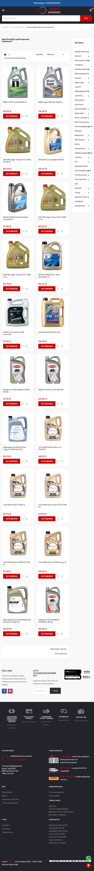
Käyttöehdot (7, 792)
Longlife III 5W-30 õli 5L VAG (49, 332)
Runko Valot (79, 113)
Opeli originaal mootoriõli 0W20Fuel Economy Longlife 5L (17, 621)
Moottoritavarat (81, 122)
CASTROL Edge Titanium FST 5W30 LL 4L (52, 218)
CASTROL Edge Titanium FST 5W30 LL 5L (17, 276)
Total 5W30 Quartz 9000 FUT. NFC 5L (16, 563)
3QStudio (11, 862)
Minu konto (6, 829)
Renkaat (78, 131)
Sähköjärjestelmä (82, 91)
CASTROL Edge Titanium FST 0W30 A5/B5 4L (17, 161)
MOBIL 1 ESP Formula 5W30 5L (15, 102)
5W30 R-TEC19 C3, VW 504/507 (51, 390)
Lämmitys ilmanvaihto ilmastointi (79, 100)
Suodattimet (80, 149)
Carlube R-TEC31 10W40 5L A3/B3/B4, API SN (49, 621)
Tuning (77, 193)
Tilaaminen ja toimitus (10, 799)
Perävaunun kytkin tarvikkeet (82, 62)
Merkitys (56, 54)
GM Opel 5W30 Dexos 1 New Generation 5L (49, 276)
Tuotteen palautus (56, 792)
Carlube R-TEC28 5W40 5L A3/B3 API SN (16, 391)
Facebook (4, 691)
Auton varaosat (81, 118)
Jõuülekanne (80, 206)
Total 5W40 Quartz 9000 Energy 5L (52, 562)
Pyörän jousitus (81, 175)
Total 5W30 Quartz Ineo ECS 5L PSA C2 (52, 506)
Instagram (10, 691)
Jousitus (78, 157)
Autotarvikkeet (81, 109)
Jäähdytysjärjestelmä (82, 153)
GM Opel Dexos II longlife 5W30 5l (51, 160)
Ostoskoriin (11, 116)
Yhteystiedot (54, 796)
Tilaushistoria (7, 832)
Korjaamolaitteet (81, 52)
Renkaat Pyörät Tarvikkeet (81, 199)
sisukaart (5, 825)
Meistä (4, 796)
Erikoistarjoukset (81, 74)
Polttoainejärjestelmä (82, 127)
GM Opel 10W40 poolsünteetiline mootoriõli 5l (15, 218)
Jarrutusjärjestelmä (82, 171)
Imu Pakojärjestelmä (81, 164)
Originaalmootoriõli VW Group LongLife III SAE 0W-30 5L (14, 448)
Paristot (78, 56)
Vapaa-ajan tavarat (79, 84)
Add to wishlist (23, 116)
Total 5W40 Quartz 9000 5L (14, 505)
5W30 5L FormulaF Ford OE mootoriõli (13, 333)
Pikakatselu (27, 116)
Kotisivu (79, 43)
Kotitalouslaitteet (82, 69)
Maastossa (79, 135)
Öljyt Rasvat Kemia (80, 142)
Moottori (78, 188)
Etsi (86, 18)
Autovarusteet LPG (81, 181)
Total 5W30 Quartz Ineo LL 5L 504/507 (49, 448)
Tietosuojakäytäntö (10, 803)
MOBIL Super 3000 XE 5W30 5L (50, 102)
